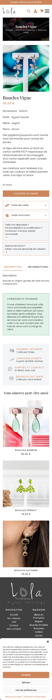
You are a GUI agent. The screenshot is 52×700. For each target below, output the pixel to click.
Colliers (39, 632)
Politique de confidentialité (34, 696)
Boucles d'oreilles (25, 30)
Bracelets (39, 628)
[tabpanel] (26, 279)
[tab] (12, 267)
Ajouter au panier (26, 193)
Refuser (26, 682)
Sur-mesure (13, 618)
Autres (38, 635)
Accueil (9, 30)
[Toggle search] (28, 11)
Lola (14, 621)
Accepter (26, 674)
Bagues (39, 621)
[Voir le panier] (42, 11)
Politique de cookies (13, 696)
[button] (47, 641)
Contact (13, 625)
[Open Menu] (47, 11)
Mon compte (14, 628)
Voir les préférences (26, 690)
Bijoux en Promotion (39, 616)
